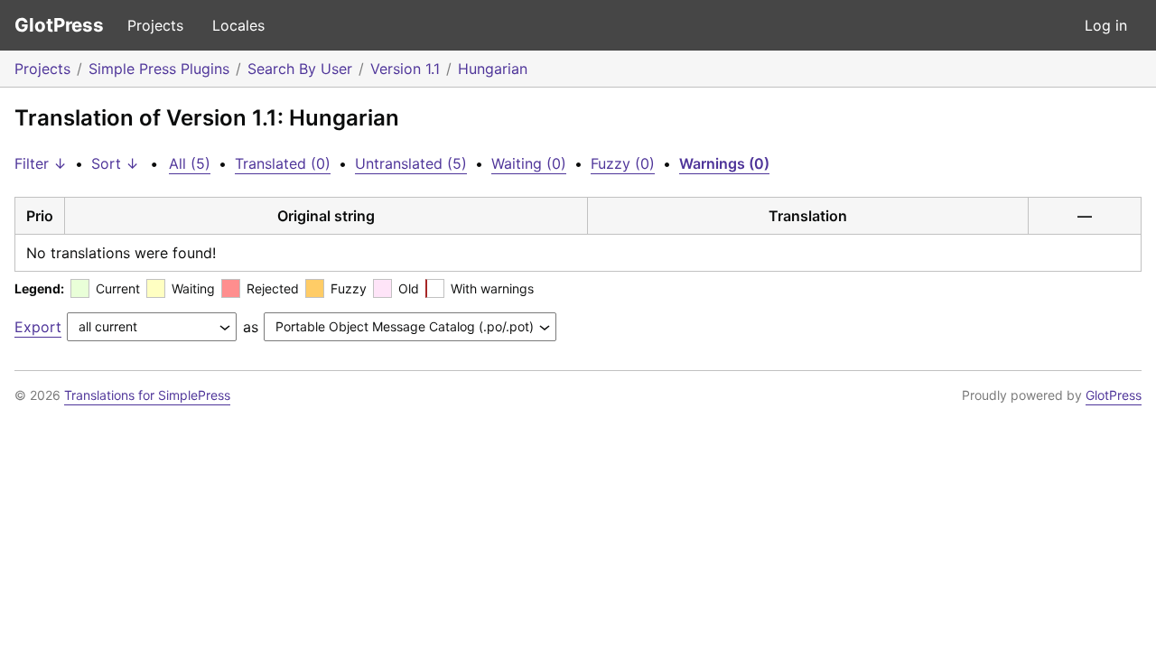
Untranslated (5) (411, 163)
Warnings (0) (724, 163)
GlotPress (59, 25)
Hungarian (492, 69)
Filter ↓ (40, 163)
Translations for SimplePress (147, 395)
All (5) (189, 163)
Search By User (299, 69)
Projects (155, 25)
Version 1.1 (405, 69)
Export (37, 327)
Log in (1106, 25)
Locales (238, 25)
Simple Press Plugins (159, 69)
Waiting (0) (528, 163)
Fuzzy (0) (623, 163)
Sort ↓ (115, 163)
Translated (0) (283, 163)
